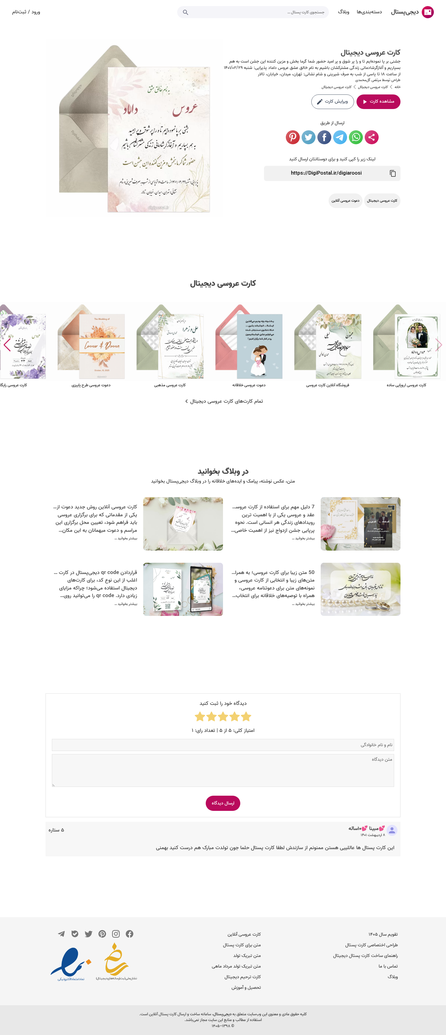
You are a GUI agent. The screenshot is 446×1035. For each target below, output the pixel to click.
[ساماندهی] (116, 964)
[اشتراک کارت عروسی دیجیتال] (372, 137)
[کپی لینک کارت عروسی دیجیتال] (392, 173)
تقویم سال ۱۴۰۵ (383, 934)
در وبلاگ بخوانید (223, 471)
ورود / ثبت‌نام (26, 12)
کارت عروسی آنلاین (244, 934)
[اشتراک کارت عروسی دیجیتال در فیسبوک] (324, 137)
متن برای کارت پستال (242, 945)
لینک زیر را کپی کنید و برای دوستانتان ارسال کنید (332, 159)
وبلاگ (393, 977)
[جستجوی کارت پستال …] (185, 12)
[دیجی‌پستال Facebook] (129, 933)
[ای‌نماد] (71, 964)
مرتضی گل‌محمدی (368, 80)
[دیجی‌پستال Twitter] (88, 933)
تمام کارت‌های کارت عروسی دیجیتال (226, 401)
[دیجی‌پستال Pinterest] (102, 933)
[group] (406, 345)
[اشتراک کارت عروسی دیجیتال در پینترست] (293, 137)
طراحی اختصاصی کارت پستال (371, 945)
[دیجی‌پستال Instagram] (115, 933)
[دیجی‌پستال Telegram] (61, 933)
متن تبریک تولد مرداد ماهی (236, 966)
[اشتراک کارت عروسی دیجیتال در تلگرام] (340, 137)
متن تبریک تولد (247, 955)
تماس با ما (388, 966)
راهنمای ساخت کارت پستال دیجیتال (365, 955)
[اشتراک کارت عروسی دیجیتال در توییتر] (309, 137)
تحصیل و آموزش (246, 987)
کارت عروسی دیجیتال (223, 283)
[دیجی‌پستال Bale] (74, 933)
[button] (7, 345)
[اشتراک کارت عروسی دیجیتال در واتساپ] (356, 137)
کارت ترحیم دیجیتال (243, 977)
